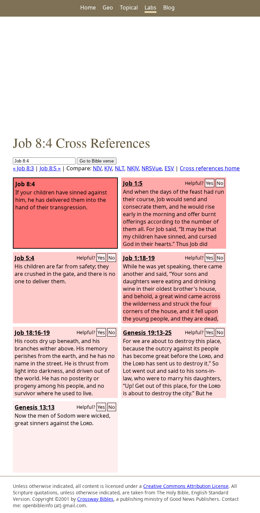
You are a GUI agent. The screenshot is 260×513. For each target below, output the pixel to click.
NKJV (133, 168)
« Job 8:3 (23, 168)
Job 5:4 (24, 258)
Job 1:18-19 (139, 258)
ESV (169, 168)
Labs (150, 7)
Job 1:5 (133, 183)
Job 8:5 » (50, 168)
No (220, 183)
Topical (129, 7)
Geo (108, 7)
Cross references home (210, 168)
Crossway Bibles (95, 499)
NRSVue (152, 168)
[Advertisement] (130, 74)
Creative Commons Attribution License (186, 486)
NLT (119, 168)
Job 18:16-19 (32, 332)
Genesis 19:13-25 (147, 332)
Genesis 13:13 (35, 407)
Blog (169, 7)
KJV (108, 168)
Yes (209, 183)
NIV (97, 168)
